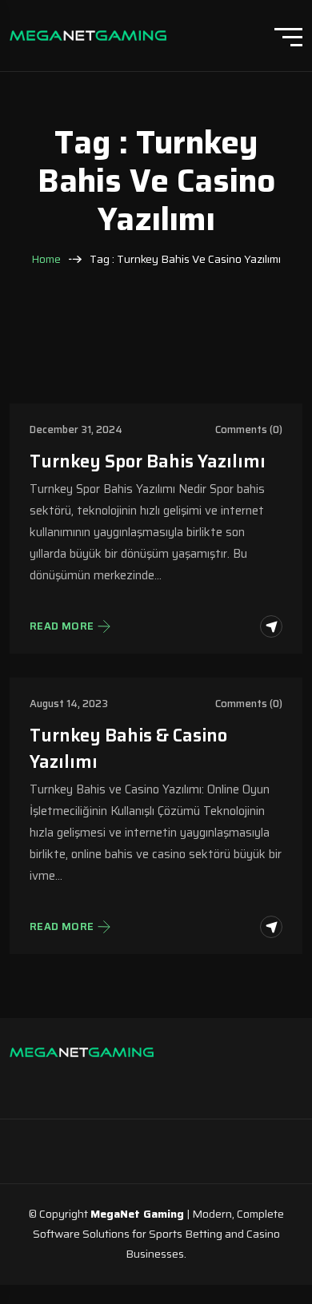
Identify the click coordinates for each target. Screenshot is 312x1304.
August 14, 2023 (69, 703)
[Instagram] (34, 1083)
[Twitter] (98, 1083)
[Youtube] (130, 1083)
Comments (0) (248, 429)
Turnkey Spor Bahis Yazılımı (148, 461)
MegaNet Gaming (137, 1213)
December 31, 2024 (76, 429)
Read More (62, 626)
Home (46, 259)
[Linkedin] (66, 1083)
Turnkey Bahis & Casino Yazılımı (128, 748)
